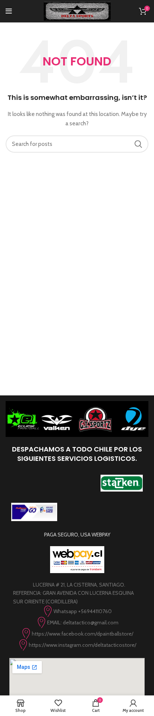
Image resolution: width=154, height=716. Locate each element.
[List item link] (77, 611)
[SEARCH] (138, 144)
